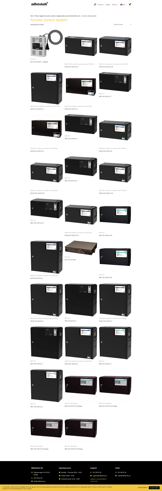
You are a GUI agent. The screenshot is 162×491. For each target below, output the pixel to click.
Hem (31, 16)
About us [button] (114, 4)
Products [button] (101, 4)
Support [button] (107, 4)
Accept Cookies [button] (154, 487)
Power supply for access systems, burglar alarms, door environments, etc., (58, 16)
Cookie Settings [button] (142, 487)
